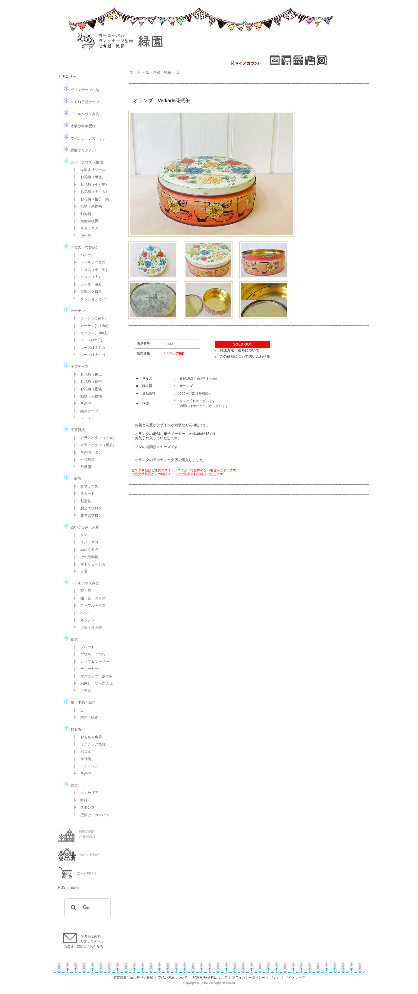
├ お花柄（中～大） (89, 192)
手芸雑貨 (77, 430)
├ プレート (82, 647)
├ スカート (82, 493)
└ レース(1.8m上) (87, 355)
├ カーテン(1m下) (88, 318)
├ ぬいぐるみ (84, 549)
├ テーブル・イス (87, 605)
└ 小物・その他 (86, 627)
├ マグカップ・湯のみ (91, 676)
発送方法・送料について (239, 350)
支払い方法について (172, 977)
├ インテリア (84, 793)
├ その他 (80, 403)
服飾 (75, 478)
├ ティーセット (86, 669)
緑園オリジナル (83, 150)
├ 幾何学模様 (84, 221)
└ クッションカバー (89, 299)
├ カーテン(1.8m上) (89, 333)
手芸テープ (79, 366)
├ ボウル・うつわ (87, 654)
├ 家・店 (80, 591)
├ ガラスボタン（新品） (93, 445)
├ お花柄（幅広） (87, 374)
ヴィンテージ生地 (84, 90)
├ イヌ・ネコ (84, 542)
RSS (61, 887)
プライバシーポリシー (248, 977)
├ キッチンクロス (87, 262)
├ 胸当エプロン (86, 508)
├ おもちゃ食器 (86, 737)
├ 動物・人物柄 (86, 396)
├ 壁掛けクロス (86, 291)
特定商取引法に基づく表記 (133, 977)
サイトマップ (295, 977)
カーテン (77, 311)
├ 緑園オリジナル (87, 170)
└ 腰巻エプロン (86, 515)
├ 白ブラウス (84, 486)
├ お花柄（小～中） (89, 184)
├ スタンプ (82, 807)
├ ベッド (80, 613)
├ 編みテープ (84, 411)
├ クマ (79, 535)
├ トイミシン (84, 766)
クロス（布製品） (84, 247)
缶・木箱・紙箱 (83, 702)
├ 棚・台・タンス (87, 598)
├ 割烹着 (80, 501)
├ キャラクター (86, 228)
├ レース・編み (86, 284)
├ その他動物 (84, 557)
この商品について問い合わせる (245, 356)
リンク (275, 977)
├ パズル (80, 751)
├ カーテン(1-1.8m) (89, 326)
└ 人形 (79, 571)
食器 (74, 639)
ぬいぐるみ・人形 (84, 527)
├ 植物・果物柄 (86, 206)
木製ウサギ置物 (83, 126)
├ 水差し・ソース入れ (91, 683)
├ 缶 (77, 710)
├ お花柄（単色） (87, 177)
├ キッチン (82, 620)
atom (75, 887)
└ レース (80, 418)
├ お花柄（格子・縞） (91, 199)
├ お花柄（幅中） (87, 381)
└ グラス (80, 690)
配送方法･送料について (210, 977)
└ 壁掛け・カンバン (89, 815)
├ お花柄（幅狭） (87, 389)
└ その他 (80, 236)
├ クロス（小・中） (89, 270)
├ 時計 (79, 800)
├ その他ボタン (86, 452)
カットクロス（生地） (88, 162)
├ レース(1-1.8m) (87, 347)
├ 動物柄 (80, 214)
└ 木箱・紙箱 (84, 717)
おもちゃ (77, 729)
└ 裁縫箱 (80, 467)
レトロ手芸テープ (84, 102)
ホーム (135, 72)
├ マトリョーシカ (87, 564)
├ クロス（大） (86, 277)
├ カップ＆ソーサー (89, 661)
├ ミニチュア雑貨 (87, 744)
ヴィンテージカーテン (88, 138)
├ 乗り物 (80, 759)
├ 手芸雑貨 (82, 459)
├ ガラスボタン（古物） (93, 438)
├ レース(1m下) (86, 340)
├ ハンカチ (82, 255)
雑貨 (74, 785)
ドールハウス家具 (84, 114)
